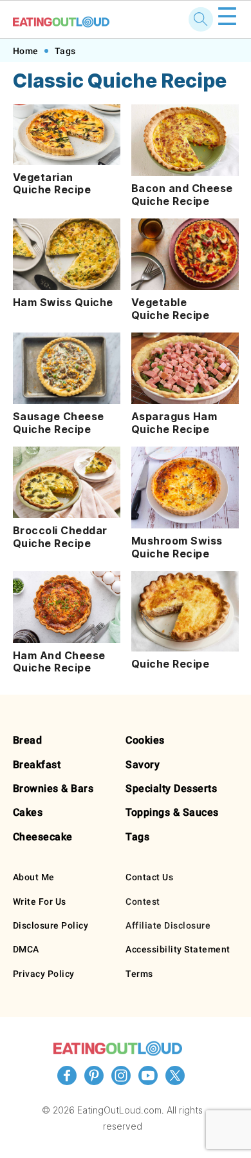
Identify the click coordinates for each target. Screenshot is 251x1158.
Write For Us (39, 901)
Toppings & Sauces (172, 812)
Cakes (28, 812)
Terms (139, 974)
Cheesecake (43, 837)
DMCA (26, 949)
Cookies (145, 740)
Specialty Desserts (171, 788)
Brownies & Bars (53, 788)
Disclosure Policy (51, 925)
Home (26, 51)
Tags (65, 51)
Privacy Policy (44, 974)
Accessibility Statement (178, 949)
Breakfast (37, 764)
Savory (143, 764)
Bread (27, 740)
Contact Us (149, 877)
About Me (34, 877)
